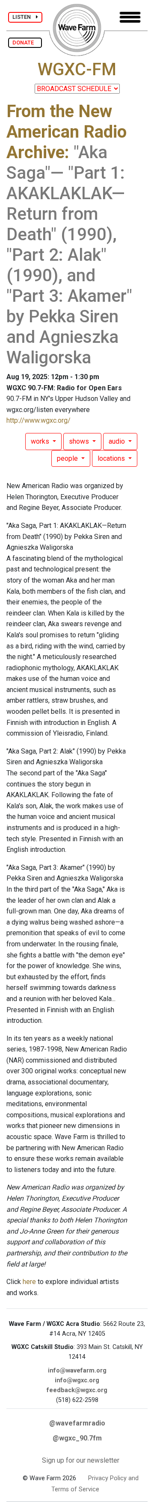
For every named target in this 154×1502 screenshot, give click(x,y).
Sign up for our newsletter (80, 1460)
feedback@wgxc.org (77, 1390)
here (29, 1282)
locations (112, 458)
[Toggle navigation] (130, 17)
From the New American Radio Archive (66, 131)
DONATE (25, 42)
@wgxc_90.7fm (77, 1438)
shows (80, 441)
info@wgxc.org (77, 1380)
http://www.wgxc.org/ (38, 420)
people (68, 458)
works (41, 441)
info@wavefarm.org (77, 1370)
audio (118, 441)
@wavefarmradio (77, 1423)
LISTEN (24, 17)
